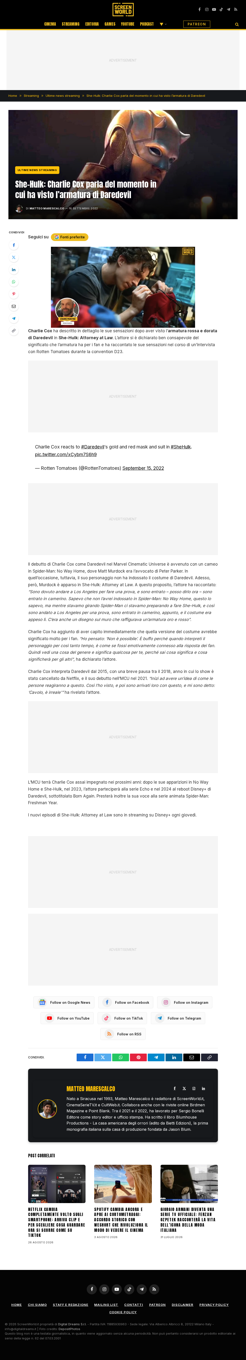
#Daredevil (92, 447)
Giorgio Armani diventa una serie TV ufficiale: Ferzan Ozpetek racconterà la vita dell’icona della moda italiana (188, 1220)
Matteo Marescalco (47, 208)
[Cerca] (236, 24)
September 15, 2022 (143, 468)
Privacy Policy (214, 1305)
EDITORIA (92, 24)
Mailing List (106, 1305)
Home (16, 1305)
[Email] (13, 306)
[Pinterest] (13, 294)
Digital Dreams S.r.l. (72, 1324)
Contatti (133, 1305)
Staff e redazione (70, 1305)
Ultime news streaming (37, 170)
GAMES (110, 24)
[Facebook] (13, 245)
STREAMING (71, 24)
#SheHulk (181, 447)
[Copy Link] (13, 330)
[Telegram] (13, 318)
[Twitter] (13, 257)
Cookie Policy (123, 1312)
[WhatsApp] (13, 282)
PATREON (197, 24)
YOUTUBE (127, 24)
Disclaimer (182, 1305)
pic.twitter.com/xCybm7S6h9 (66, 454)
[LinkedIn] (13, 269)
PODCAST (147, 24)
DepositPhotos (69, 1329)
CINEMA (50, 24)
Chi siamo (37, 1305)
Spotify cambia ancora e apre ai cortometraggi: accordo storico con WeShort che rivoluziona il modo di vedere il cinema (121, 1220)
